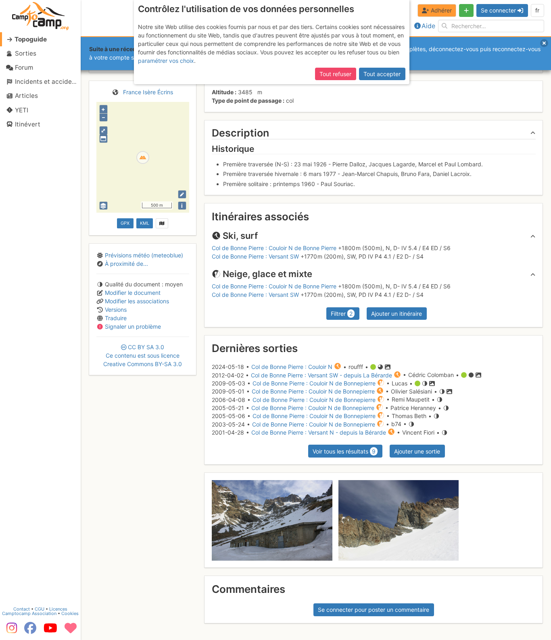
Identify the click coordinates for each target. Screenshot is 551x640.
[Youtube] (50, 631)
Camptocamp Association (29, 613)
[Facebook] (30, 631)
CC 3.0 (142, 355)
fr (537, 10)
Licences (58, 609)
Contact (21, 609)
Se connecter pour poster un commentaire (373, 609)
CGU (39, 609)
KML (144, 223)
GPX (125, 223)
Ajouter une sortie (417, 451)
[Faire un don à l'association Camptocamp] (71, 631)
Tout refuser (335, 73)
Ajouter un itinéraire (396, 313)
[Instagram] (10, 631)
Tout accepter (382, 73)
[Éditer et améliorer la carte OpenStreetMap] (182, 194)
